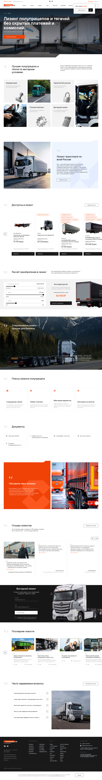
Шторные (31, 744)
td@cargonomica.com (18, 1)
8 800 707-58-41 (7, 1)
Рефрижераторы (43, 751)
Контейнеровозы (33, 753)
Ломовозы (41, 746)
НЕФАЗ (62, 757)
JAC (51, 753)
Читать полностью (10, 569)
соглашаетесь (57, 774)
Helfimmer (52, 751)
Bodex (51, 744)
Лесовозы (31, 746)
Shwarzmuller (63, 748)
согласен (20, 617)
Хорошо (79, 775)
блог (47, 5)
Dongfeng (52, 748)
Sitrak (61, 749)
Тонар (61, 760)
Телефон (17, 597)
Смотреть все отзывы (91, 525)
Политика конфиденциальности (10, 754)
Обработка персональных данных (10, 758)
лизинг (32, 5)
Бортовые (31, 751)
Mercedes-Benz (53, 760)
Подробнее (16, 253)
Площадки (41, 748)
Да (90, 10)
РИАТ (61, 759)
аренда (40, 5)
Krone (51, 759)
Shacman (62, 746)
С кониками (42, 749)
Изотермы (31, 749)
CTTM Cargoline (53, 746)
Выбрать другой (82, 10)
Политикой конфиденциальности (30, 618)
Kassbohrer (52, 755)
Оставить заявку (20, 612)
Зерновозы (31, 748)
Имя (16, 605)
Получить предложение (11, 36)
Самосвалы (42, 744)
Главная (5, 13)
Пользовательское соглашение (10, 756)
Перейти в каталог (63, 179)
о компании (63, 5)
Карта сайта (6, 759)
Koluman (52, 757)
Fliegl (51, 749)
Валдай (61, 755)
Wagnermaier (63, 751)
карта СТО (55, 5)
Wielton (62, 753)
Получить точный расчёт (57, 303)
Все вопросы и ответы (91, 683)
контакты (70, 5)
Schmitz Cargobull (64, 744)
